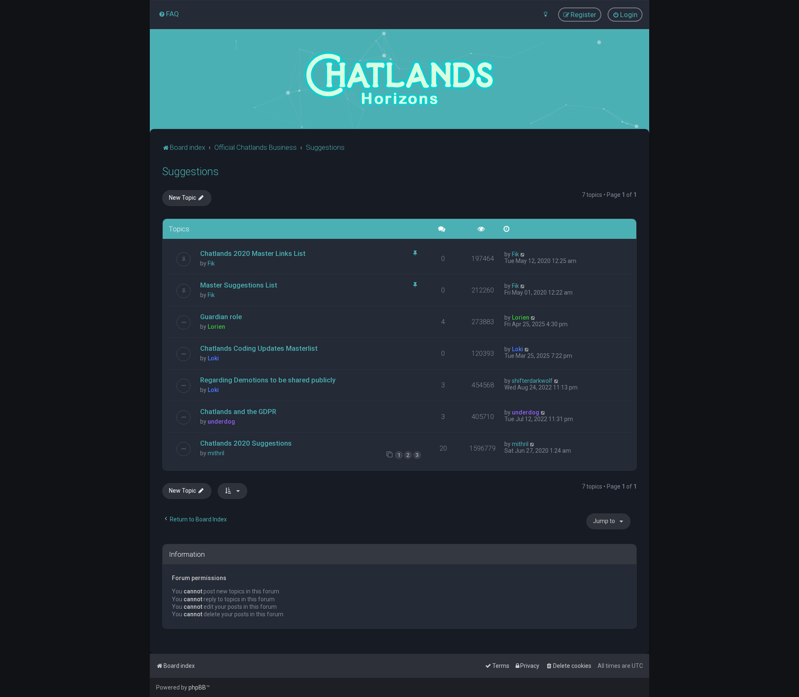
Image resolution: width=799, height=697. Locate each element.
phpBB (197, 687)
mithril (216, 453)
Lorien (216, 326)
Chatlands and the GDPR (238, 411)
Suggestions (190, 172)
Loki (213, 358)
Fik (211, 263)
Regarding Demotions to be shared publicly (267, 380)
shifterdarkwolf (532, 380)
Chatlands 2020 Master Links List (252, 253)
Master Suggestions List (238, 285)
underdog (221, 421)
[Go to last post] (523, 254)
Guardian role (221, 317)
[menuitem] (168, 13)
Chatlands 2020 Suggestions (246, 443)
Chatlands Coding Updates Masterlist (259, 348)
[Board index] (399, 79)
